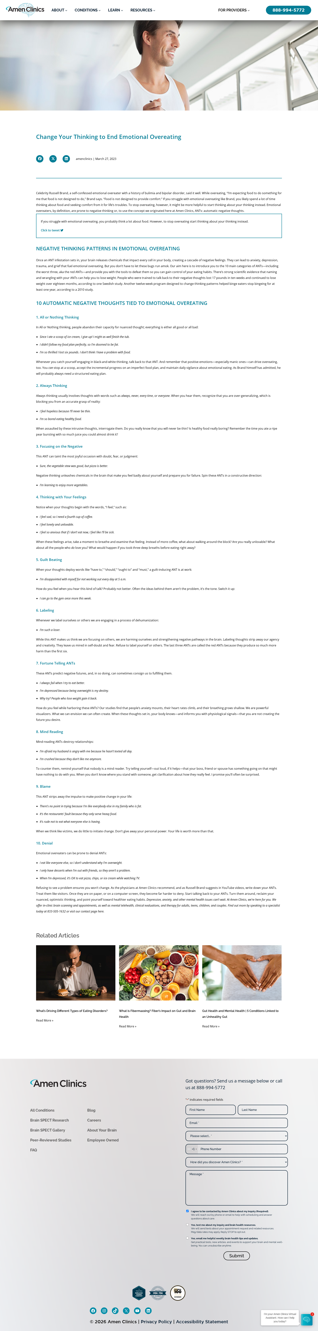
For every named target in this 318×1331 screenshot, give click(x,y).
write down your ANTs (260, 888)
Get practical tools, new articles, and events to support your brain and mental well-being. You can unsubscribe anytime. (237, 1242)
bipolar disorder (173, 193)
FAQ (33, 1150)
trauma (41, 266)
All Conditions (42, 1110)
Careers (94, 1120)
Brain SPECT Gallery (47, 1130)
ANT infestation (59, 260)
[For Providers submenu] (249, 10)
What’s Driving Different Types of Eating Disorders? (72, 1011)
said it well (193, 193)
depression (269, 260)
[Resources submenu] (154, 10)
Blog (91, 1110)
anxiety (255, 260)
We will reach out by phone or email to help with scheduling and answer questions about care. (231, 1215)
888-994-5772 (211, 1087)
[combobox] (192, 1149)
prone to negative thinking (95, 211)
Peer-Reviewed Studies (50, 1140)
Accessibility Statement (202, 1322)
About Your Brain (102, 1130)
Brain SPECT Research (49, 1120)
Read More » (44, 1020)
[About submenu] (66, 10)
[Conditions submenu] (99, 10)
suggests (212, 888)
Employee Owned (103, 1140)
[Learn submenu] (122, 10)
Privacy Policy (156, 1322)
